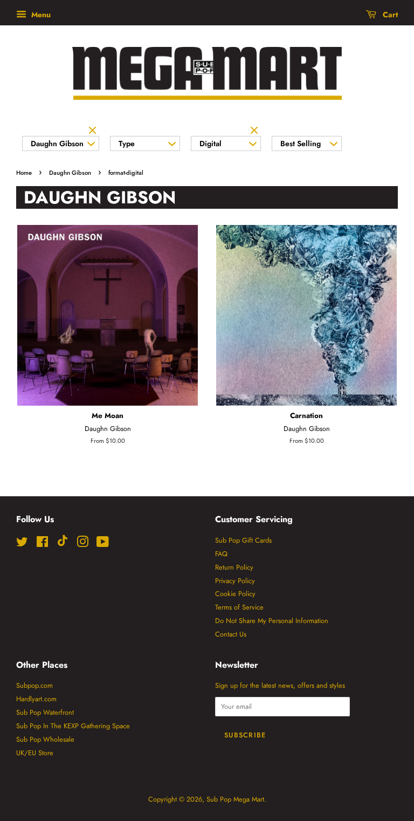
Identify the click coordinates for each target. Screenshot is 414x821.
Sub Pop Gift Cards (243, 540)
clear (93, 131)
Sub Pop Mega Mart (235, 799)
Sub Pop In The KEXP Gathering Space (73, 726)
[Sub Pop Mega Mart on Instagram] (82, 544)
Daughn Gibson (57, 143)
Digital (210, 143)
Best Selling (300, 143)
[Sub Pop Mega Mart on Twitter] (22, 544)
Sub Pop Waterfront (45, 712)
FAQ (221, 554)
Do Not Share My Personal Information (271, 620)
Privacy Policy (235, 581)
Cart (389, 14)
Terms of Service (239, 607)
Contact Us (230, 634)
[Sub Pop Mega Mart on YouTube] (102, 544)
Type (127, 143)
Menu (40, 14)
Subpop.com (34, 685)
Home (24, 172)
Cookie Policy (235, 594)
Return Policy (234, 567)
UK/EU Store (34, 753)
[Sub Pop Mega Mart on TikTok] (62, 544)
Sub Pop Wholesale (45, 739)
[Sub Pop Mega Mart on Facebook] (42, 544)
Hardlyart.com (36, 699)
